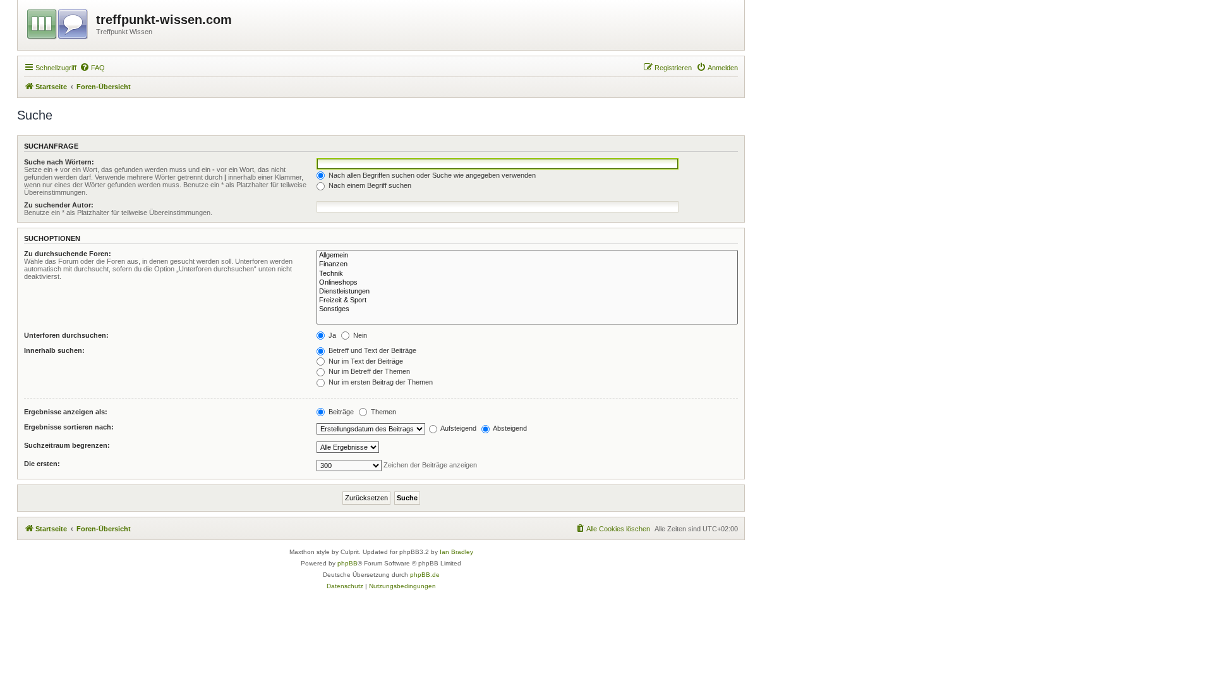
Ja (331, 335)
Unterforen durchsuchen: (66, 335)
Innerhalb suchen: (54, 350)
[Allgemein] (527, 255)
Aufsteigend (457, 428)
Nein (359, 335)
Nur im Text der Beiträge (365, 361)
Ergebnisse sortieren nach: (69, 427)
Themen (382, 412)
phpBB (347, 563)
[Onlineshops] (527, 282)
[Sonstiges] (527, 309)
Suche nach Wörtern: (59, 162)
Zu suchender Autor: (59, 205)
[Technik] (527, 273)
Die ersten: (42, 463)
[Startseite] (58, 22)
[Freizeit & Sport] (527, 300)
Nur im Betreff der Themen (368, 371)
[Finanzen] (527, 264)
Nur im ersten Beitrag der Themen (380, 382)
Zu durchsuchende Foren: (67, 253)
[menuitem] (92, 67)
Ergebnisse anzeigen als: (65, 412)
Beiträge (340, 412)
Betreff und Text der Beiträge (371, 350)
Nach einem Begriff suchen (369, 185)
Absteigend (509, 428)
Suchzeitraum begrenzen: (67, 445)
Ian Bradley (456, 551)
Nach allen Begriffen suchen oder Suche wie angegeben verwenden (431, 175)
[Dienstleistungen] (527, 291)
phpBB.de (425, 574)
